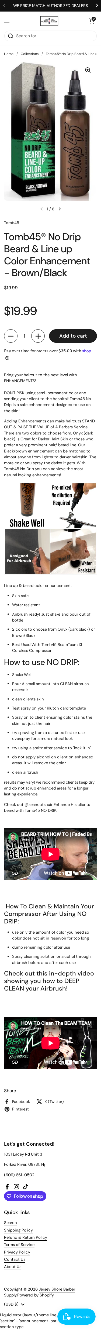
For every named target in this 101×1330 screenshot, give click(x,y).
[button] (91, 21)
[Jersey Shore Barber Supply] (49, 21)
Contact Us (14, 1259)
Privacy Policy (17, 1252)
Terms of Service (19, 1244)
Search (10, 1222)
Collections (30, 54)
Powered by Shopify (35, 1295)
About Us (12, 1266)
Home (8, 54)
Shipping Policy (18, 1230)
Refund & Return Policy (25, 1237)
